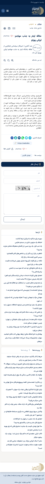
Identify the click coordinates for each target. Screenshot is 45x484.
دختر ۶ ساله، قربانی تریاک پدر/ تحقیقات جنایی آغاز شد (24, 441)
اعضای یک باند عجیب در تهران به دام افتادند (27, 419)
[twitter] (26, 137)
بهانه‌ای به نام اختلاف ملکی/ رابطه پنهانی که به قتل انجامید (23, 334)
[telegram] (30, 137)
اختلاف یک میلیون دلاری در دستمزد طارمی (28, 242)
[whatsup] (22, 137)
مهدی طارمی (26, 155)
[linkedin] (19, 137)
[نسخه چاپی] (5, 28)
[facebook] (12, 137)
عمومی (31, 24)
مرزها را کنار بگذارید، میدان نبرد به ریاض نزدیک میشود (24, 356)
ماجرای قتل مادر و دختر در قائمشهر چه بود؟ (28, 423)
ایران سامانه (18, 482)
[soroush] (15, 137)
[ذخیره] (9, 28)
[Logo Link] (38, 11)
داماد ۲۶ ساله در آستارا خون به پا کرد (30, 360)
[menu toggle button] (7, 10)
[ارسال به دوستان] (14, 28)
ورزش (39, 24)
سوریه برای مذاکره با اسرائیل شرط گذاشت (29, 239)
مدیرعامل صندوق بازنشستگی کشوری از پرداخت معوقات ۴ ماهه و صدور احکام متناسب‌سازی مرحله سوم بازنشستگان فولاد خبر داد (23, 367)
